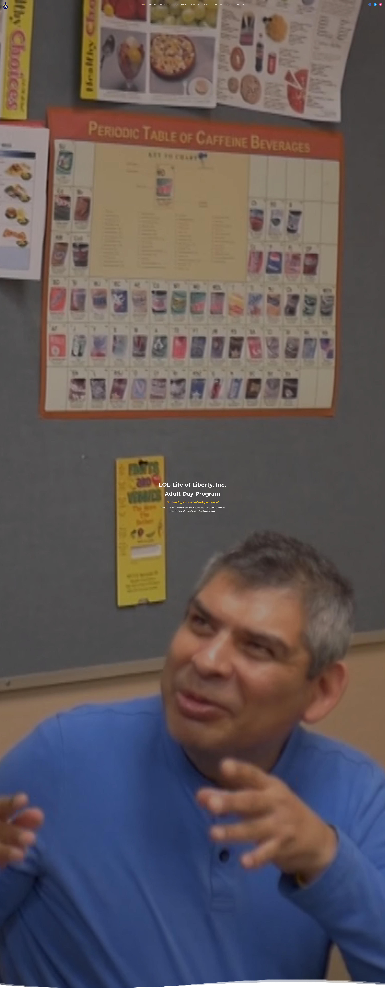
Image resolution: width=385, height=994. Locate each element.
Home (143, 4)
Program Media (180, 4)
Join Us (229, 4)
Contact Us (240, 4)
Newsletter (195, 4)
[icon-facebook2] (370, 4)
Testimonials (165, 4)
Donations (217, 4)
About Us (152, 4)
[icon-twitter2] (376, 4)
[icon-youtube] (380, 4)
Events (206, 4)
